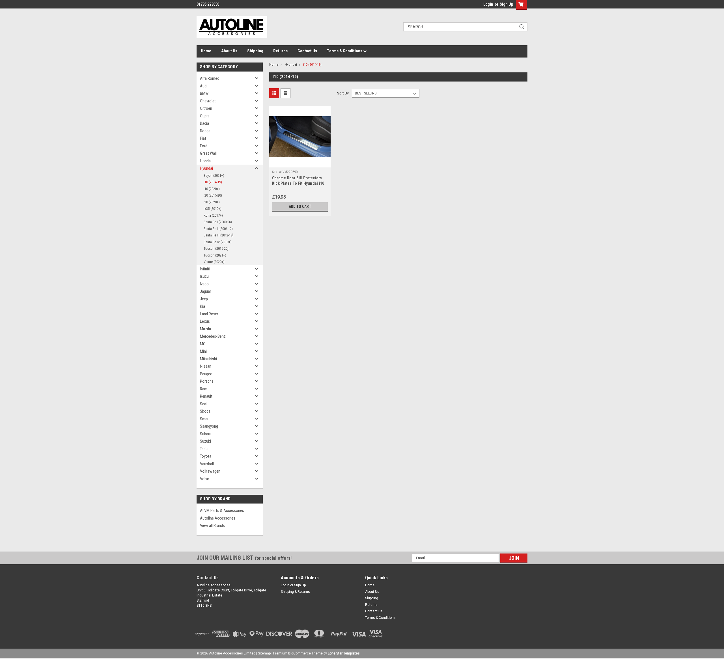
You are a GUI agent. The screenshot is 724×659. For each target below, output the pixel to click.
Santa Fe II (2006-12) (218, 229)
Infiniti (205, 269)
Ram (203, 388)
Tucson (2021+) (215, 255)
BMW (204, 93)
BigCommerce (299, 653)
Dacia (204, 123)
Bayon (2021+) (214, 175)
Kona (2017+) (213, 215)
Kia (202, 306)
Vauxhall (207, 463)
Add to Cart (300, 206)
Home (206, 50)
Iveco (204, 284)
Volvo (204, 478)
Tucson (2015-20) (216, 248)
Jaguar (205, 291)
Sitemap (264, 653)
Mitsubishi (208, 358)
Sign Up (506, 4)
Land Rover (209, 313)
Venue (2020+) (214, 262)
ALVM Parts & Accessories (222, 510)
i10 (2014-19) (213, 182)
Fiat (203, 138)
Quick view (299, 163)
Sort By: (343, 93)
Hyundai (206, 168)
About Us (229, 50)
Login (488, 4)
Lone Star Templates (344, 653)
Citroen (206, 108)
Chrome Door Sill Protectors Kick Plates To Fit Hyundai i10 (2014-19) (298, 183)
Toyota (205, 456)
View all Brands (212, 525)
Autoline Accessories (217, 518)
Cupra (205, 116)
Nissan (205, 366)
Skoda (205, 411)
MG (203, 343)
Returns (280, 50)
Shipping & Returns (295, 592)
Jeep (204, 298)
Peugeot (207, 373)
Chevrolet (208, 101)
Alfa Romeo (209, 78)
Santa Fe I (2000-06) (218, 222)
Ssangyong (209, 426)
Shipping (255, 50)
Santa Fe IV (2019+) (218, 242)
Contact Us (307, 50)
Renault (206, 396)
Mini (203, 351)
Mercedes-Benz (213, 336)
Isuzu (204, 276)
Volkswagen (210, 471)
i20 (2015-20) (213, 195)
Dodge (205, 130)
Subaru (205, 433)
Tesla (204, 448)
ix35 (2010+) (212, 208)
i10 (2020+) (212, 189)
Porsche (207, 381)
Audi (203, 86)
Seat (204, 403)
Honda (205, 160)
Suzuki (205, 441)
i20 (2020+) (212, 202)
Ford (203, 145)
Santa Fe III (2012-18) (219, 235)
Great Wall (208, 153)
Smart (205, 418)
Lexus (205, 321)
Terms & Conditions (345, 50)
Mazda (205, 328)
